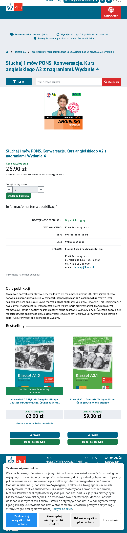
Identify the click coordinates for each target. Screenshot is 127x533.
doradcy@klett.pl (84, 267)
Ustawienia (110, 520)
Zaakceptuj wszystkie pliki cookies (21, 520)
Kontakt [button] (90, 15)
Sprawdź (35, 434)
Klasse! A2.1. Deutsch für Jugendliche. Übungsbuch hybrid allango (92, 401)
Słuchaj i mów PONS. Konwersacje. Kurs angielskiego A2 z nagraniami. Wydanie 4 (73, 52)
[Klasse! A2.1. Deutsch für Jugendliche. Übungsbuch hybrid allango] (92, 363)
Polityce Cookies (62, 509)
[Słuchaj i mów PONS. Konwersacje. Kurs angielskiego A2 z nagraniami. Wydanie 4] (63, 110)
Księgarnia (20, 52)
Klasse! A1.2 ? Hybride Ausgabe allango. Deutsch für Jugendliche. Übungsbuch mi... (35, 401)
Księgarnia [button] (111, 15)
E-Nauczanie (68, 9)
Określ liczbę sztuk (16, 184)
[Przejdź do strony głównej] (14, 10)
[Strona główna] (16, 460)
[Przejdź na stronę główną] (7, 52)
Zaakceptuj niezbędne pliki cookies (54, 520)
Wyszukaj (113, 82)
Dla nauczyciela (41, 9)
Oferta (89, 9)
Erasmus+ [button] (73, 15)
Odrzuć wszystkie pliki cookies (85, 520)
